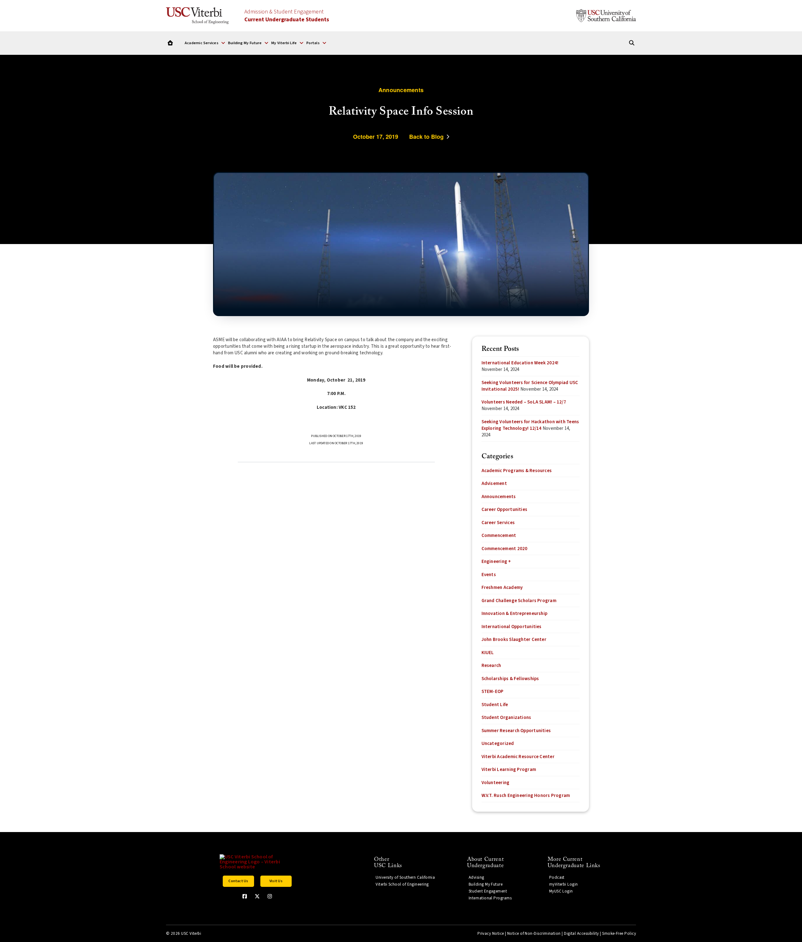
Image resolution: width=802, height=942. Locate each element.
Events (489, 574)
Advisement (494, 483)
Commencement (499, 535)
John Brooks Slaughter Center (514, 639)
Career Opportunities (505, 509)
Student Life (495, 704)
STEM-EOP (493, 691)
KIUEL (488, 652)
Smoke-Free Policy (619, 933)
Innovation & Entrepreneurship (515, 613)
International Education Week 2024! (520, 363)
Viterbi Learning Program (509, 769)
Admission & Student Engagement (286, 15)
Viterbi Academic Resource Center (518, 756)
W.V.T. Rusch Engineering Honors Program (526, 795)
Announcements (499, 496)
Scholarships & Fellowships (510, 678)
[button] (205, 43)
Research (491, 665)
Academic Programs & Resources (517, 470)
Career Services (498, 522)
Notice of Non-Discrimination (534, 933)
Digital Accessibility (581, 933)
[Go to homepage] (170, 43)
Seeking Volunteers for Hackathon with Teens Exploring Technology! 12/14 (530, 425)
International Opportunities (512, 626)
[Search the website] (632, 43)
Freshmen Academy (502, 587)
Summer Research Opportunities (516, 730)
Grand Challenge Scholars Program (519, 600)
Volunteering (496, 782)
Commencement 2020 (505, 548)
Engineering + (496, 561)
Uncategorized (498, 743)
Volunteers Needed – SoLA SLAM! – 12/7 (524, 402)
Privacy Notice (490, 933)
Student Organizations (506, 717)
